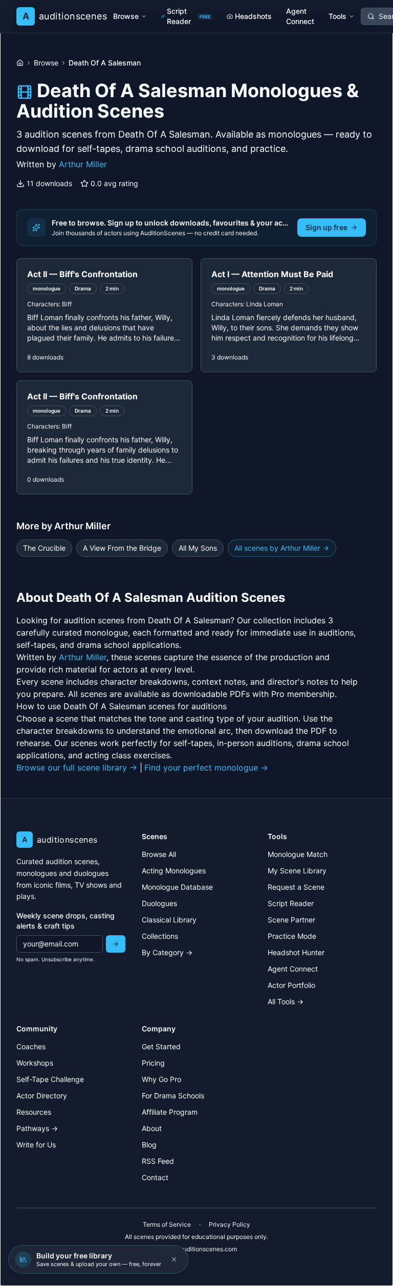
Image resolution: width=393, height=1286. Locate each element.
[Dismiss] (174, 1259)
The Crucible (44, 548)
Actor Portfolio (291, 985)
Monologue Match (298, 854)
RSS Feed (158, 1161)
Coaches (31, 1046)
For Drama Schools (173, 1095)
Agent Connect (300, 16)
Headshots (253, 16)
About (152, 1128)
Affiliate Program (170, 1112)
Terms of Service (167, 1224)
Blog (149, 1144)
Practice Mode (292, 936)
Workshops (34, 1062)
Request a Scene (296, 887)
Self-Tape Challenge (50, 1079)
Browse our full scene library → (76, 767)
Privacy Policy (229, 1224)
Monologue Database (177, 887)
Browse (126, 16)
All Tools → (285, 1001)
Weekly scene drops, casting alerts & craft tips (65, 920)
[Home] (20, 62)
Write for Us (36, 1144)
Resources (33, 1112)
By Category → (167, 952)
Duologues (159, 903)
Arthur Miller (83, 164)
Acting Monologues (174, 870)
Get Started (161, 1046)
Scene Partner (291, 919)
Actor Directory (41, 1095)
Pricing (153, 1062)
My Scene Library (297, 870)
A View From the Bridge (122, 548)
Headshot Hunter (296, 952)
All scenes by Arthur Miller (277, 548)
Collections (160, 936)
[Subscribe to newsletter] (115, 944)
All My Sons (198, 548)
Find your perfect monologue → (206, 767)
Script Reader (188, 16)
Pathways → (37, 1128)
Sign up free (326, 227)
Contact (155, 1177)
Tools (337, 16)
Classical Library (169, 919)
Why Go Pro (161, 1079)
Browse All (159, 854)
